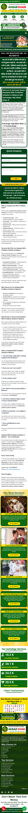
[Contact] (4, 808)
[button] (25, 33)
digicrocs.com (22, 811)
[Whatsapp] (24, 808)
